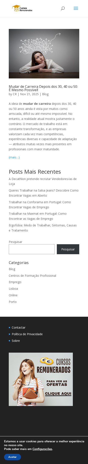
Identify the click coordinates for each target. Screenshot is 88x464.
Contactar (18, 327)
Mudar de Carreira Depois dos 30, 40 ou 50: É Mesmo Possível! (43, 88)
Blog (45, 94)
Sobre (16, 341)
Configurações (42, 449)
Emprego (15, 282)
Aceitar (12, 457)
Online (13, 295)
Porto (13, 302)
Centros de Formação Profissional (32, 276)
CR (15, 94)
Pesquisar (15, 242)
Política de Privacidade (27, 334)
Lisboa (13, 289)
